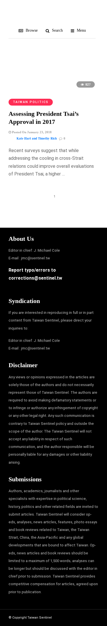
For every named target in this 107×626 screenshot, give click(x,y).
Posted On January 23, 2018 (31, 132)
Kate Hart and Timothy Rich (37, 138)
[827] (53, 90)
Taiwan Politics (31, 102)
